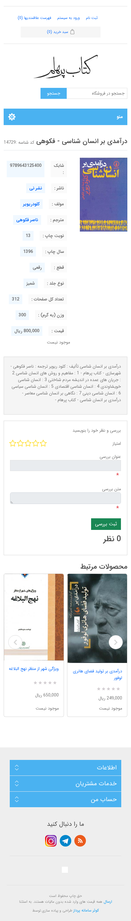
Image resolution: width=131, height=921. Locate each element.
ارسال (108, 902)
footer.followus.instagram (51, 841)
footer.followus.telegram (65, 841)
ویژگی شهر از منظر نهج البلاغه (34, 668)
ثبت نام (92, 18)
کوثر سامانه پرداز (86, 910)
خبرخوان (80, 841)
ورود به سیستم (68, 18)
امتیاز (116, 443)
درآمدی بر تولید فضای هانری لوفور (97, 674)
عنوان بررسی (110, 456)
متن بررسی (111, 489)
